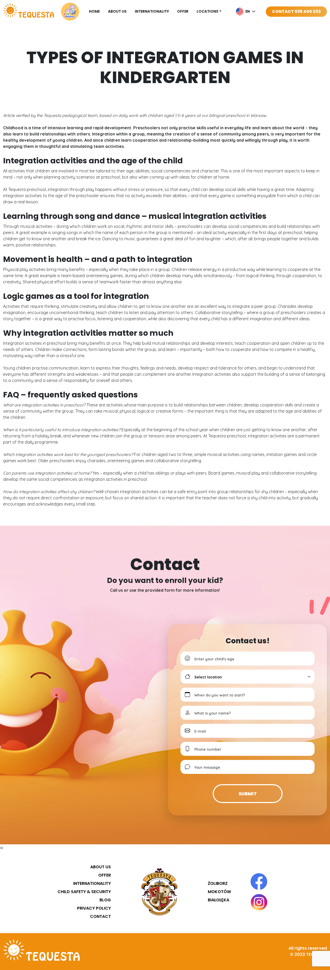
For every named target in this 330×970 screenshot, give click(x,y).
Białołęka (218, 900)
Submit (247, 793)
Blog (105, 900)
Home (94, 11)
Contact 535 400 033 (296, 11)
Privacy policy (94, 908)
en (247, 11)
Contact (100, 916)
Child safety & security (84, 892)
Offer (182, 11)
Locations (207, 11)
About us (117, 11)
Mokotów (219, 892)
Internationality (92, 883)
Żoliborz (218, 883)
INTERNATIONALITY (152, 11)
